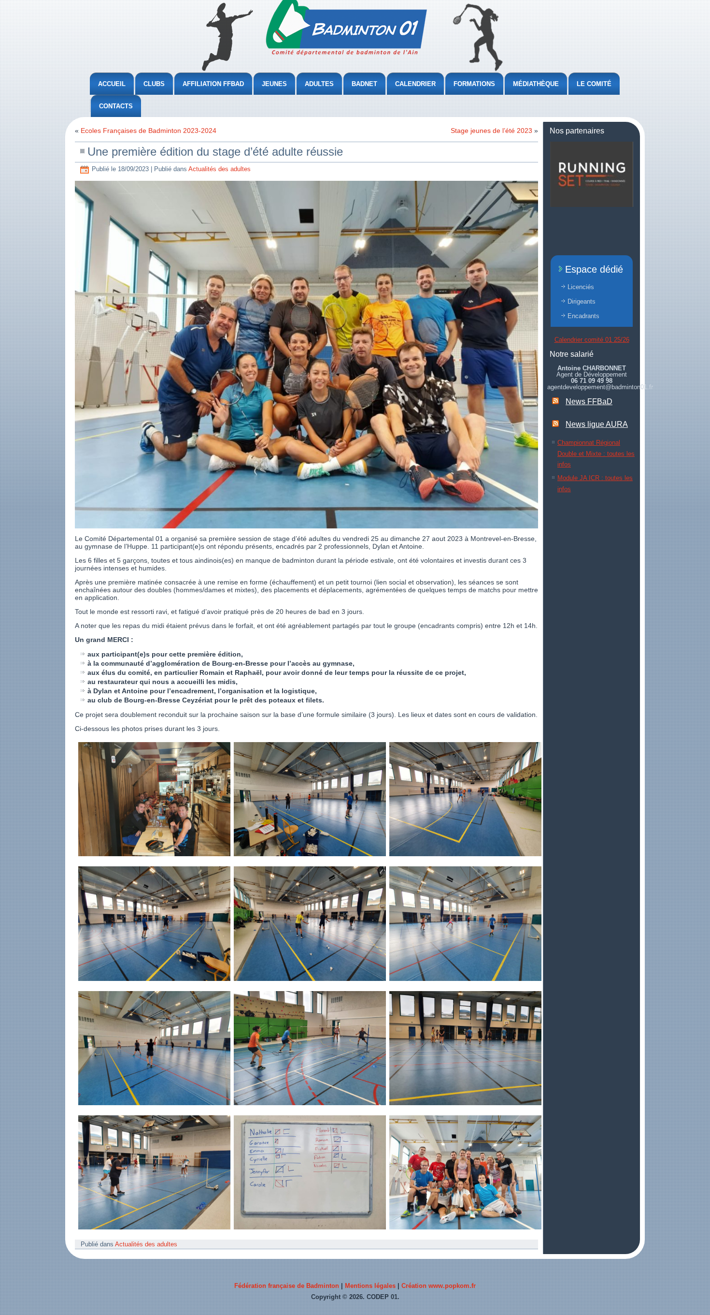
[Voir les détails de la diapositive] (591, 174)
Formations (474, 84)
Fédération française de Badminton (286, 1285)
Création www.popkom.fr (438, 1285)
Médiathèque (536, 84)
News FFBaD (589, 401)
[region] (591, 174)
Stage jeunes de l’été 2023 (491, 130)
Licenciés (581, 287)
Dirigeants (582, 301)
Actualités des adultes (219, 169)
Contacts (116, 106)
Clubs (154, 84)
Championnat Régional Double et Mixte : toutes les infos (596, 453)
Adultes (319, 84)
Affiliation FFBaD (213, 84)
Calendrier (415, 84)
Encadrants (583, 316)
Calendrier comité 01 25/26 (591, 339)
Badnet (364, 84)
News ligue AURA (597, 424)
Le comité (594, 84)
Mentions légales (370, 1285)
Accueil (112, 84)
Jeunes (274, 84)
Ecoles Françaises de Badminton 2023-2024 (148, 130)
